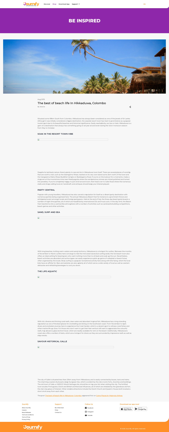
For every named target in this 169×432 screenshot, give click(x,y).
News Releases (26, 412)
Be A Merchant (59, 407)
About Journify (26, 407)
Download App (64, 4)
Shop (54, 4)
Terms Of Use (26, 417)
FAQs (56, 410)
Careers (24, 410)
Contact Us (58, 412)
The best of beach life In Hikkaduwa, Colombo (63, 396)
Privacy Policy (26, 419)
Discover (47, 4)
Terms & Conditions (28, 415)
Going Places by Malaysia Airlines (109, 396)
